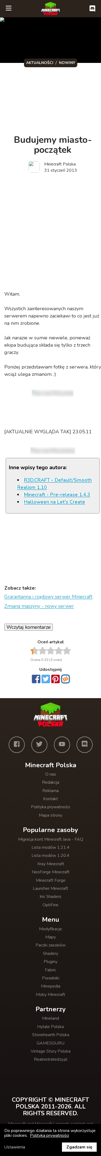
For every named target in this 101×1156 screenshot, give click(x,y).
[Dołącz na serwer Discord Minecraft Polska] (92, 8)
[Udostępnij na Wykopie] (65, 679)
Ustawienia (14, 1147)
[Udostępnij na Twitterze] (46, 679)
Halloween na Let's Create (54, 502)
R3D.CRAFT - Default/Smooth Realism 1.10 (54, 484)
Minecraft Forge (50, 880)
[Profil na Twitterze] (39, 744)
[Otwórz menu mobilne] (8, 8)
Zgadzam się (79, 1147)
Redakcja (50, 782)
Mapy (50, 937)
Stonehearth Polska (50, 1035)
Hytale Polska (50, 1027)
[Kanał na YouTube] (62, 744)
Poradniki (50, 978)
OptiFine (50, 905)
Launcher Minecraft (50, 888)
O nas (50, 774)
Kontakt (50, 799)
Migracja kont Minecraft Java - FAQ (50, 839)
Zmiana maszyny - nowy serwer (39, 606)
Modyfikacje (50, 929)
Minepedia (50, 986)
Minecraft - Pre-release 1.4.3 (57, 494)
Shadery (50, 953)
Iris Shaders (50, 897)
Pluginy (50, 962)
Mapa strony (50, 815)
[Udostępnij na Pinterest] (55, 679)
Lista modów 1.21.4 (50, 847)
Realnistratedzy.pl (50, 1059)
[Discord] (84, 744)
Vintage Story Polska (51, 1051)
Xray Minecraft (50, 864)
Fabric (50, 970)
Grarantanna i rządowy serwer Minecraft (48, 596)
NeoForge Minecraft (50, 872)
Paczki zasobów (50, 945)
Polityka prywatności (50, 807)
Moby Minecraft (50, 995)
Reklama (50, 791)
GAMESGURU (50, 1043)
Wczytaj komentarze (28, 627)
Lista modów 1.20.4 (50, 855)
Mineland (50, 1018)
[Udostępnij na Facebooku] (36, 679)
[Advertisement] (50, 232)
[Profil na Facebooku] (17, 744)
